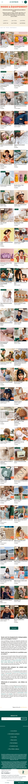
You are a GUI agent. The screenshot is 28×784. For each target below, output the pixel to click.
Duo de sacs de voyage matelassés (19, 422)
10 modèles (16, 404)
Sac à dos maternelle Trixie (6, 580)
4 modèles (2, 168)
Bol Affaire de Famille (18, 222)
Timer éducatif (3, 222)
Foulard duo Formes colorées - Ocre (20, 283)
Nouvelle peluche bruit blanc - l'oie (20, 107)
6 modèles (2, 286)
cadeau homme (5, 755)
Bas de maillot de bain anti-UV (20, 519)
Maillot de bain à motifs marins (20, 580)
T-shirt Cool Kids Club (4, 619)
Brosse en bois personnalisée (20, 164)
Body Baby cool (17, 600)
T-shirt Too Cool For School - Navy (6, 601)
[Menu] (2, 2)
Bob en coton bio (17, 500)
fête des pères (17, 766)
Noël (14, 766)
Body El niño (3, 204)
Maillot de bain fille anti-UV (19, 540)
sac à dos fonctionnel (20, 659)
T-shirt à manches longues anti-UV (6, 541)
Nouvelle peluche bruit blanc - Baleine (6, 323)
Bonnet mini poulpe (18, 382)
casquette (10, 694)
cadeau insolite (20, 755)
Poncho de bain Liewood (5, 185)
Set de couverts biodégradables (21, 480)
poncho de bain (17, 672)
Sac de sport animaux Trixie (6, 263)
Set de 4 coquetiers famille (20, 303)
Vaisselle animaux (18, 401)
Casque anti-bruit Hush (19, 263)
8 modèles (16, 147)
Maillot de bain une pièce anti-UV (6, 520)
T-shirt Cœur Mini (17, 322)
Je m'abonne (23, 718)
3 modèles (16, 68)
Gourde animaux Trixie (19, 185)
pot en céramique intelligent (14, 761)
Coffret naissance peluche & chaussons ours (20, 363)
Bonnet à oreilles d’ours (19, 619)
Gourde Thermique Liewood (20, 65)
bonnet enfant (9, 673)
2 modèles (2, 108)
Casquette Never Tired (19, 242)
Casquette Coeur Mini (5, 401)
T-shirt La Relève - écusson (19, 125)
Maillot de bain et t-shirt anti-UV (20, 561)
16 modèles (2, 89)
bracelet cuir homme (17, 762)
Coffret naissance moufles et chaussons (6, 462)
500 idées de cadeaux (5, 764)
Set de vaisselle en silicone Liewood (6, 165)
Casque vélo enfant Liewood (20, 204)
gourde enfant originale (5, 660)
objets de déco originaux (10, 763)
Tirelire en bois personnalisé (20, 461)
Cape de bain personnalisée (6, 303)
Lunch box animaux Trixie (5, 125)
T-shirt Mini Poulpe (4, 46)
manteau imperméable (16, 660)
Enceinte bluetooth (4, 421)
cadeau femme (14, 755)
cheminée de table (6, 761)
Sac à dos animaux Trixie (19, 46)
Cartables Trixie (3, 480)
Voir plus (14, 628)
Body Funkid (16, 342)
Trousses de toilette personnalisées (4, 86)
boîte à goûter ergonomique (7, 662)
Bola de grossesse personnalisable (4, 343)
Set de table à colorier (18, 85)
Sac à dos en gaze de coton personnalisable (6, 283)
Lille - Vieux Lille (15, 759)
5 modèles (16, 48)
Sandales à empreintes (5, 500)
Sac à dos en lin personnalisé (6, 382)
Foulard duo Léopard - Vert (6, 362)
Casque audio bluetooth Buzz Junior (6, 243)
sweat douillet (20, 692)
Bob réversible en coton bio (6, 561)
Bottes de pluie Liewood (5, 65)
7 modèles (2, 68)
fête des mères (22, 766)
